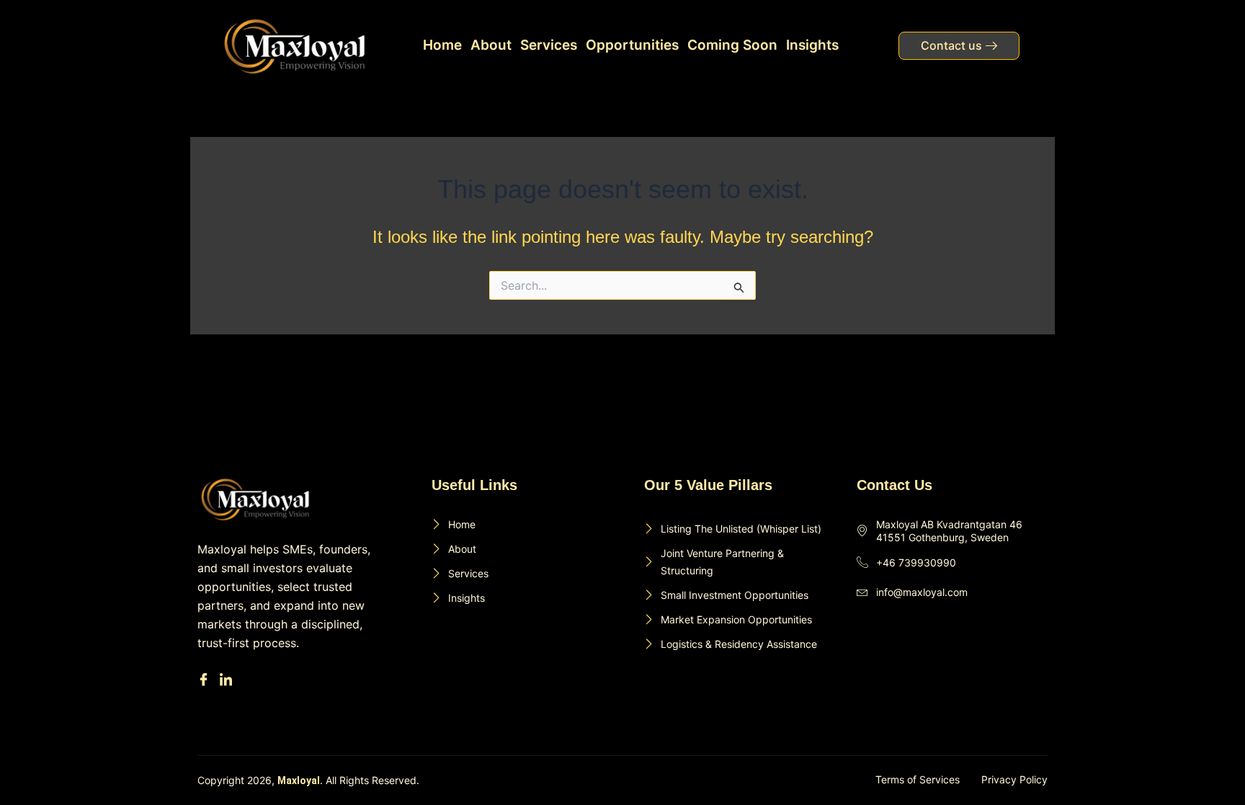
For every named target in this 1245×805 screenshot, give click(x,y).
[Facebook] (205, 680)
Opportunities (632, 45)
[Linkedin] (228, 680)
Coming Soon (732, 45)
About (491, 45)
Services (548, 45)
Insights (812, 45)
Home (442, 45)
